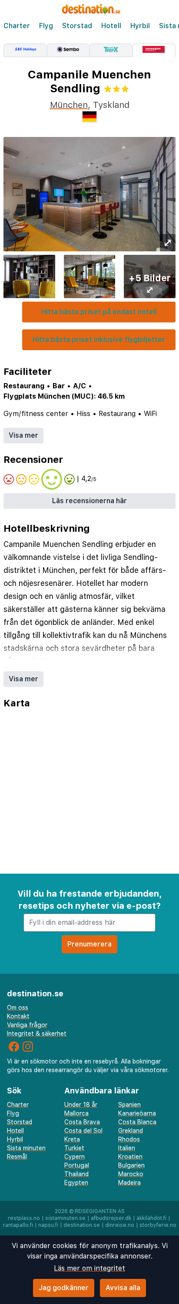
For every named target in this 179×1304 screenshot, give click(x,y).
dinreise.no (119, 1225)
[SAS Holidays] (24, 50)
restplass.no (24, 1218)
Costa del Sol (83, 1130)
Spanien (129, 1104)
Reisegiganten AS (100, 1211)
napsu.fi (48, 1225)
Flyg (46, 26)
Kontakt (18, 1016)
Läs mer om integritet (89, 1268)
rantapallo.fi (18, 1225)
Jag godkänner (64, 1288)
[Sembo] (68, 50)
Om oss (17, 1007)
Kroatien (130, 1156)
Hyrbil (140, 26)
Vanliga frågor (27, 1024)
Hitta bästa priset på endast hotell (99, 312)
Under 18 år (80, 1104)
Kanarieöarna (137, 1113)
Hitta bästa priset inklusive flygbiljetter (99, 339)
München (69, 105)
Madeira (129, 1182)
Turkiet (74, 1148)
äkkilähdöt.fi (151, 1218)
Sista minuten (26, 1148)
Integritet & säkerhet (36, 1033)
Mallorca (76, 1113)
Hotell (111, 26)
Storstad (77, 26)
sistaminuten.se (65, 1218)
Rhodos (129, 1139)
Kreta (72, 1139)
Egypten (76, 1182)
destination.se (81, 1225)
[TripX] (110, 50)
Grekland (130, 1130)
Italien (126, 1148)
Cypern (74, 1156)
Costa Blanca (137, 1122)
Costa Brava (82, 1122)
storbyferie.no (157, 1225)
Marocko (130, 1174)
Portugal (76, 1165)
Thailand (76, 1174)
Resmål (17, 1156)
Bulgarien (131, 1165)
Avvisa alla (123, 1288)
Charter (16, 26)
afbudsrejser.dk (111, 1218)
